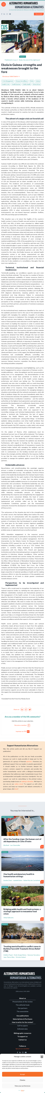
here (16, 789)
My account (39, 14)
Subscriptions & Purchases (22, 1019)
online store (19, 784)
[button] (42, 1056)
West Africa (36, 84)
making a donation (27, 781)
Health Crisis (6, 84)
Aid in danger (8, 817)
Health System (16, 84)
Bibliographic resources (22, 1033)
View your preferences (22, 1086)
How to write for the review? (22, 1022)
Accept (22, 1074)
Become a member (21, 725)
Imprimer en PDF (22, 731)
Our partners (22, 1008)
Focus (22, 56)
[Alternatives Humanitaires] (22, 6)
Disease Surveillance (22, 81)
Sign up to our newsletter (22, 1048)
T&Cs (22, 1090)
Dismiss (22, 1080)
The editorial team (22, 1005)
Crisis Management (7, 81)
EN (43, 4)
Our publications (22, 1016)
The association (22, 1011)
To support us (22, 1036)
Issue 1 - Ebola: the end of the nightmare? (26, 60)
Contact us (23, 1040)
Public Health (27, 84)
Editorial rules (22, 1029)
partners (29, 761)
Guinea (38, 81)
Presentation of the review (23, 1002)
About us (22, 998)
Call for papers (22, 1026)
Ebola (31, 81)
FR (40, 4)
